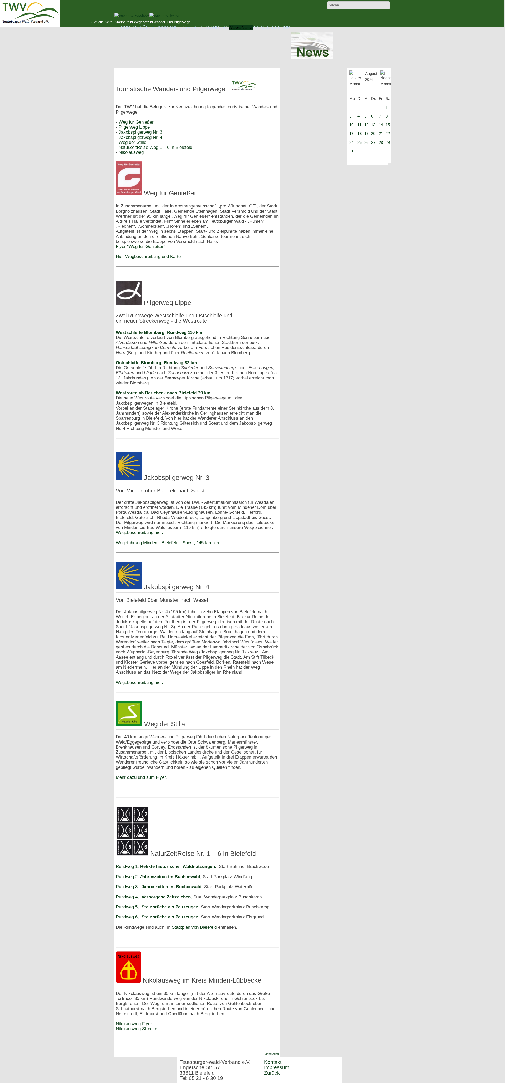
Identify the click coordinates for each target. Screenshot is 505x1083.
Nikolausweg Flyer (134, 1023)
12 (366, 125)
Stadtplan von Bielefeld (194, 927)
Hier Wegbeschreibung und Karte (148, 256)
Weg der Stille (131, 142)
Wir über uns (149, 27)
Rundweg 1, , (166, 866)
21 (381, 133)
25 (359, 142)
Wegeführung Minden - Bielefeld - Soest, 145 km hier (168, 542)
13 (373, 125)
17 (351, 133)
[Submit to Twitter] (164, 15)
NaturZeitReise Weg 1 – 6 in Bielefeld (155, 147)
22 (388, 133)
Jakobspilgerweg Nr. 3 (140, 132)
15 (388, 125)
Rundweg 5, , (158, 906)
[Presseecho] (312, 57)
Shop (284, 27)
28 (381, 142)
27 (373, 142)
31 (351, 151)
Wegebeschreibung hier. (139, 532)
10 (351, 125)
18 (359, 133)
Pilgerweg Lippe (134, 127)
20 (373, 133)
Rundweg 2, (158, 876)
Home (127, 27)
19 (366, 133)
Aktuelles (265, 27)
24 (351, 142)
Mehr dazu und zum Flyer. (141, 777)
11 (359, 125)
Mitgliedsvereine (185, 27)
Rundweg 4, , (154, 896)
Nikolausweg (131, 152)
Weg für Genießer (135, 122)
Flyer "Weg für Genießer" (140, 246)
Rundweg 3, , (159, 886)
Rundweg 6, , (158, 916)
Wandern (217, 27)
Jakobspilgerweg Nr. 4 (140, 137)
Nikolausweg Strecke (136, 1028)
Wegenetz (241, 27)
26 (366, 142)
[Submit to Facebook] (131, 15)
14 (381, 125)
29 (388, 142)
